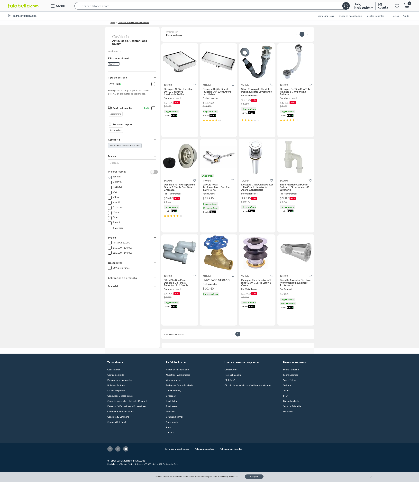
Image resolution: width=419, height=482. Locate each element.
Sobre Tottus (289, 380)
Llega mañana (115, 114)
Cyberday (171, 395)
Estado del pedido (116, 390)
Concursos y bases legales (120, 395)
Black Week (172, 406)
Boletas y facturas (116, 385)
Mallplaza (288, 411)
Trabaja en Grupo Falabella (179, 385)
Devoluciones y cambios (119, 380)
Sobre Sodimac (290, 374)
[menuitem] (374, 15)
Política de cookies (204, 448)
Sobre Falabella (291, 369)
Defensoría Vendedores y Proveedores (126, 406)
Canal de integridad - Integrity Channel (127, 401)
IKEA (285, 395)
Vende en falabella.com (177, 369)
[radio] (204, 120)
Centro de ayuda (115, 374)
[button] (212, 5)
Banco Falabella (291, 401)
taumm (112, 64)
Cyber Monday (173, 390)
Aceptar (254, 476)
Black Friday (172, 401)
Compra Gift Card (116, 422)
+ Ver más (118, 227)
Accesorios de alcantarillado (124, 145)
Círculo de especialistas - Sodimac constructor (248, 385)
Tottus (286, 390)
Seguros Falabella (292, 406)
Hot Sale (170, 411)
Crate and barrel (174, 416)
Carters (170, 432)
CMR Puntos (231, 369)
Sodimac (287, 385)
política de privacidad (217, 476)
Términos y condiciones (177, 448)
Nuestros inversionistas (178, 374)
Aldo (168, 427)
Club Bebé (230, 380)
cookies (234, 476)
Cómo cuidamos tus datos (120, 411)
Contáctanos (113, 369)
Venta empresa (173, 380)
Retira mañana (115, 130)
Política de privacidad (230, 448)
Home (112, 22)
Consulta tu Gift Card (118, 416)
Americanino (172, 422)
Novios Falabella (233, 374)
